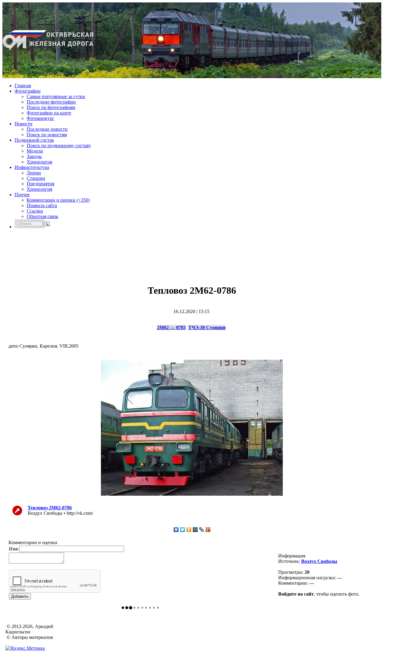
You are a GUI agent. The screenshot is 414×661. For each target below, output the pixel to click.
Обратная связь (42, 216)
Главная (23, 85)
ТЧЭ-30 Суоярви (206, 327)
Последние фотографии (51, 101)
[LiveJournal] (202, 530)
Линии (34, 172)
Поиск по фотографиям (51, 107)
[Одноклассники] (189, 530)
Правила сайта (42, 205)
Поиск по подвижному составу (59, 145)
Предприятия (40, 183)
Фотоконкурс (40, 118)
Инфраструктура (32, 167)
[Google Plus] (208, 530)
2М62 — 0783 (171, 327)
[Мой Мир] (195, 530)
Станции (36, 178)
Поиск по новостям (47, 134)
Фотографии (28, 91)
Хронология (39, 161)
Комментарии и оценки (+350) (58, 200)
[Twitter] (182, 530)
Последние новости (47, 129)
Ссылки (35, 210)
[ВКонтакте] (176, 530)
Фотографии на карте (49, 112)
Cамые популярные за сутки (56, 96)
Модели (35, 151)
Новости (23, 123)
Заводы (34, 156)
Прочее (22, 194)
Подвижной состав (34, 140)
